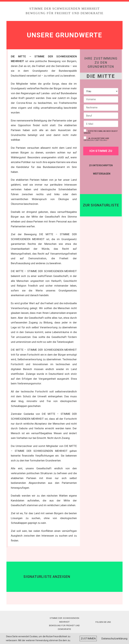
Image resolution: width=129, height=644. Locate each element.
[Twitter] (105, 181)
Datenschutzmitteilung (95, 140)
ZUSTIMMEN (88, 638)
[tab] (64, 577)
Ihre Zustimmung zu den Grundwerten (101, 63)
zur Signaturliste (101, 205)
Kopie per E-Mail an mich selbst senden (101, 132)
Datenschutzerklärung (114, 638)
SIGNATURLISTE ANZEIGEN (46, 577)
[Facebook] (97, 181)
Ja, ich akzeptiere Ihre (96, 139)
